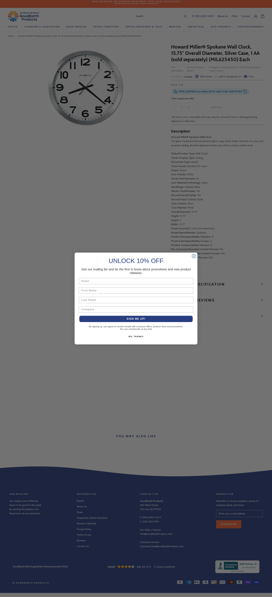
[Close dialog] (194, 256)
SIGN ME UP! (136, 318)
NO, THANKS (136, 336)
